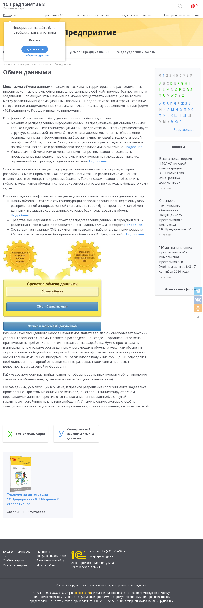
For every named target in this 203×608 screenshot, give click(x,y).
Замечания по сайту (50, 560)
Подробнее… (134, 147)
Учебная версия (14, 560)
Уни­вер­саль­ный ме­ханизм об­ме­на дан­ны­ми (80, 433)
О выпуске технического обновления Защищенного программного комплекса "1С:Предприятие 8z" (175, 214)
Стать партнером (15, 565)
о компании (83, 593)
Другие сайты (46, 565)
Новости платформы (180, 289)
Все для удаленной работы (135, 52)
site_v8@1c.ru (105, 557)
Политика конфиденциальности (51, 554)
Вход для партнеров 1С (17, 554)
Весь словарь (183, 129)
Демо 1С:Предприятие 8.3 (89, 52)
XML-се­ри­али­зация (30, 434)
